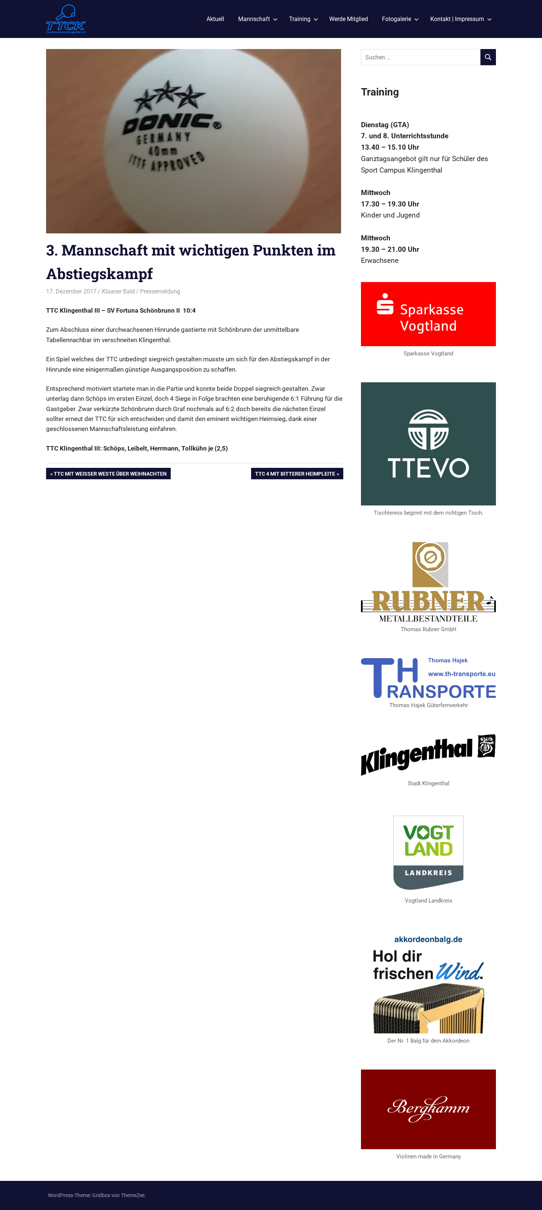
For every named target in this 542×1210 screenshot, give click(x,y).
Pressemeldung (160, 291)
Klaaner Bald (118, 291)
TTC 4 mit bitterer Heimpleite (295, 474)
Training (299, 18)
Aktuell (215, 18)
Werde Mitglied (348, 18)
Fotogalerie (396, 18)
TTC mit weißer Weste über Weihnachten (110, 474)
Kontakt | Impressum (457, 18)
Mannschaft (254, 18)
